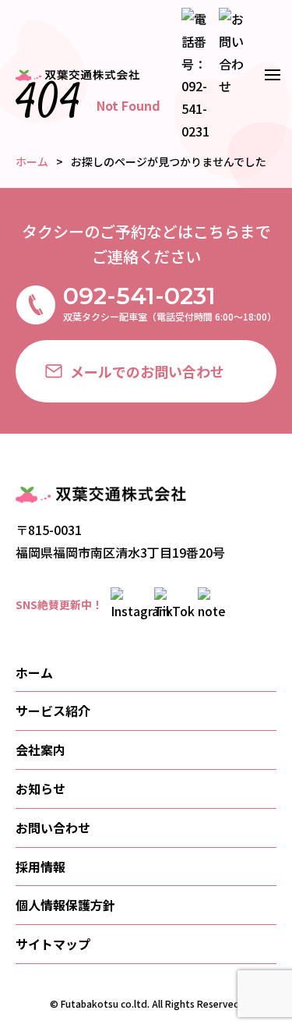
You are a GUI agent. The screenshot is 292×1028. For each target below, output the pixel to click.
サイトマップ (53, 943)
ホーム (34, 672)
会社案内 (40, 749)
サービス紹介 (53, 710)
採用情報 (40, 866)
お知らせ (40, 788)
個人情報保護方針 (65, 904)
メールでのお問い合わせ (147, 371)
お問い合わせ (53, 827)
